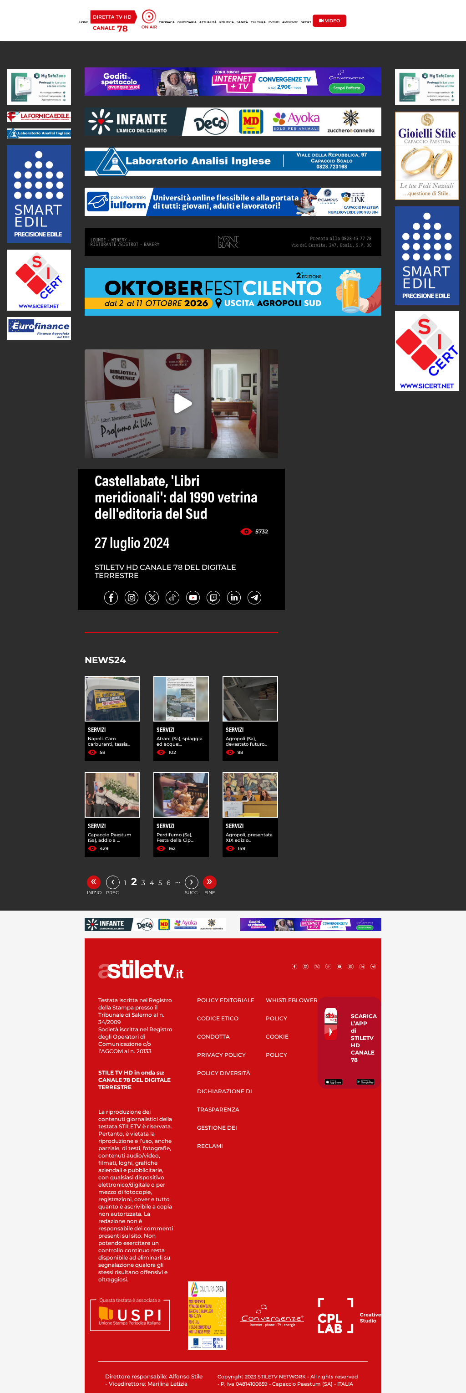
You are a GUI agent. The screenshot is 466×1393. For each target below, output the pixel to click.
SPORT (306, 22)
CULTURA (258, 22)
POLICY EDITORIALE (225, 1000)
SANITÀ (242, 22)
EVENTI (273, 22)
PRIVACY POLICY (221, 1054)
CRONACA (167, 22)
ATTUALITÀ (208, 22)
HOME (83, 22)
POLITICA (226, 22)
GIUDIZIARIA (187, 22)
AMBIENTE (290, 22)
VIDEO (332, 21)
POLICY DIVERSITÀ (223, 1073)
